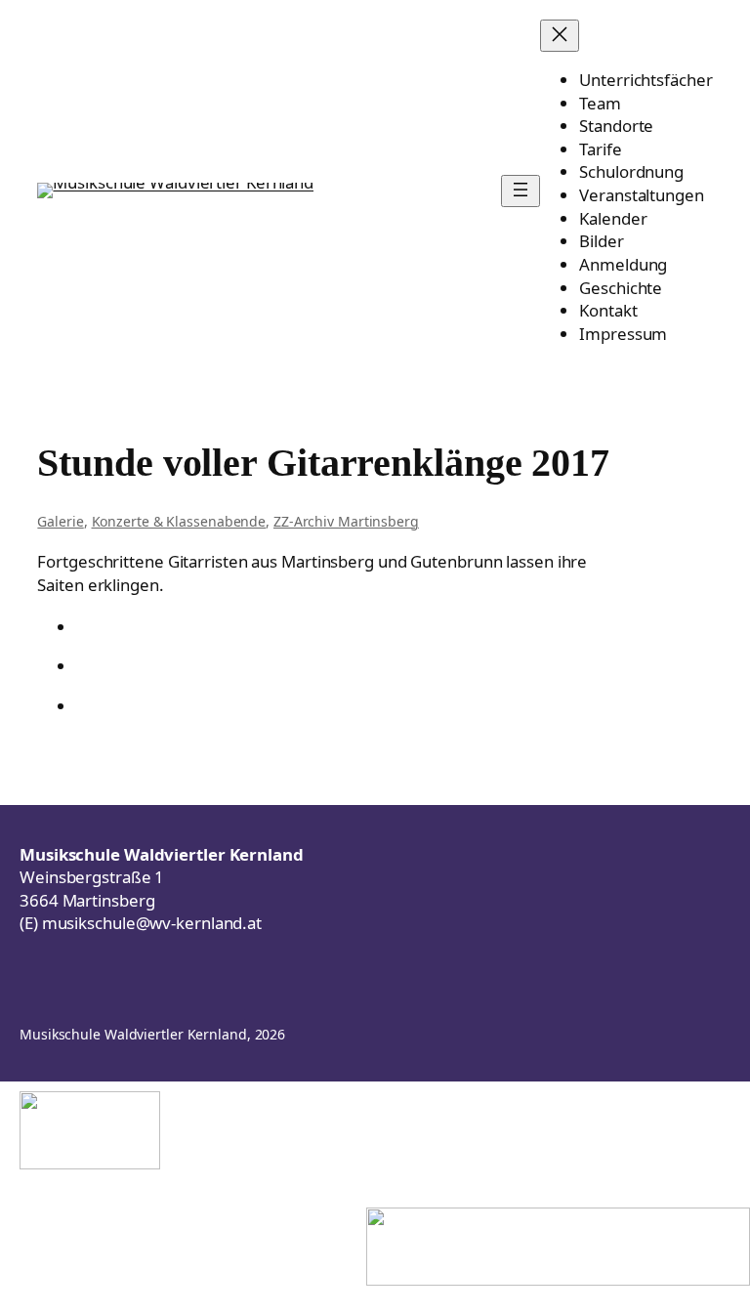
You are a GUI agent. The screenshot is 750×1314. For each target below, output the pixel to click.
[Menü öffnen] (520, 191)
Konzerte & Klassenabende (179, 521)
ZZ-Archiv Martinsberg (346, 521)
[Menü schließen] (559, 36)
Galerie (60, 521)
